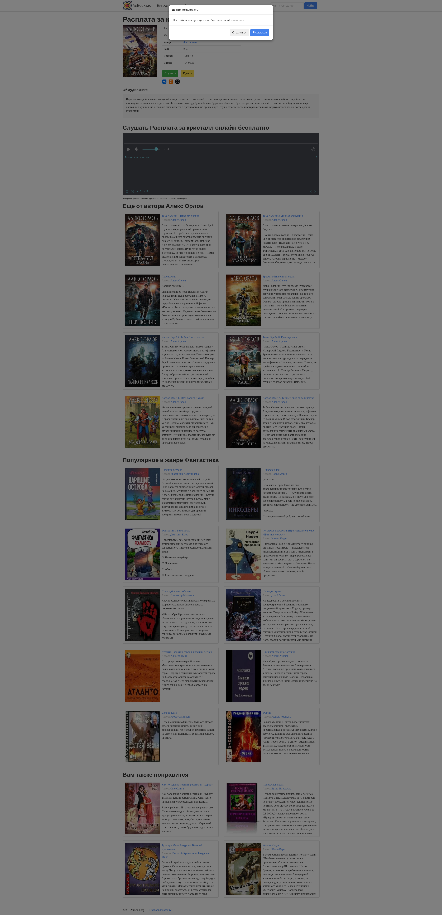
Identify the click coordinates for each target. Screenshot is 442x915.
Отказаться (239, 32)
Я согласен (260, 32)
